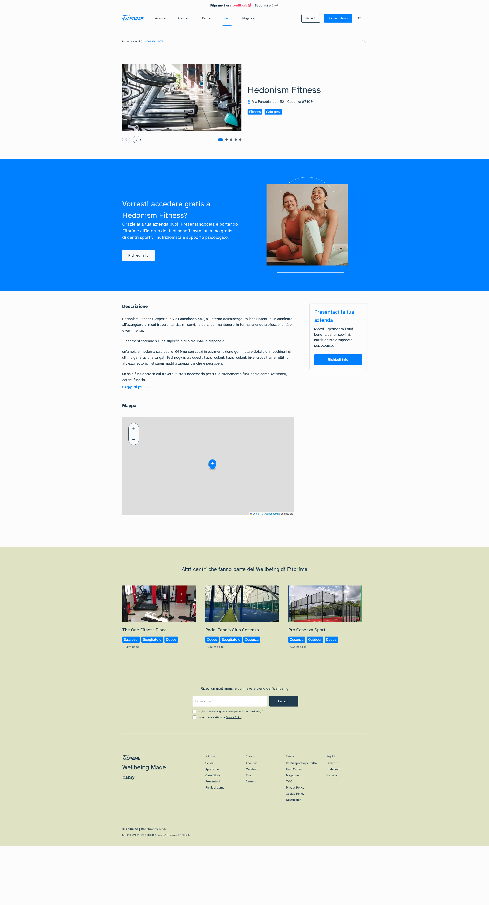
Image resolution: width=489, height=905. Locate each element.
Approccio (212, 769)
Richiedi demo (214, 788)
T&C (289, 781)
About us (251, 763)
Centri (136, 41)
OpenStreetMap (272, 513)
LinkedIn (332, 763)
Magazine (292, 775)
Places (125, 41)
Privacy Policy (234, 717)
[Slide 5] (240, 139)
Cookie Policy (295, 794)
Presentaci (212, 781)
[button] (310, 18)
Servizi (209, 763)
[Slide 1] (220, 139)
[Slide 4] (236, 139)
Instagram (333, 769)
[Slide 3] (231, 139)
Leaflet (256, 513)
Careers (251, 781)
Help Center (294, 769)
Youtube (331, 775)
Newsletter (293, 800)
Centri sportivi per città (301, 763)
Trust (249, 775)
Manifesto (252, 769)
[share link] (364, 40)
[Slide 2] (226, 139)
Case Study (212, 775)
